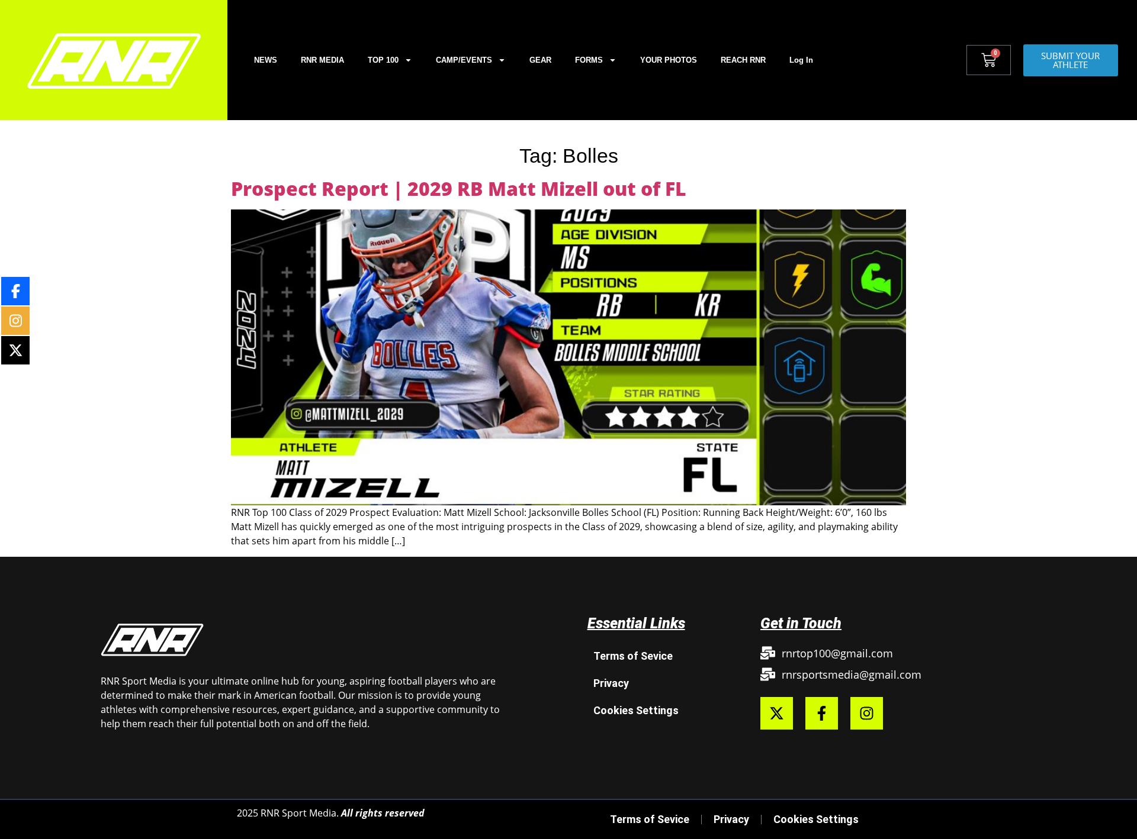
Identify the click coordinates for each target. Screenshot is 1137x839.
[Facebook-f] (821, 713)
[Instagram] (866, 713)
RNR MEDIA (322, 60)
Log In (801, 60)
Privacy (611, 683)
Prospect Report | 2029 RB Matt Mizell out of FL (458, 188)
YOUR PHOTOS (668, 60)
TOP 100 (383, 60)
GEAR (540, 60)
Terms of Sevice (633, 656)
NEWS (265, 60)
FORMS (589, 60)
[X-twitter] (776, 713)
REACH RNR (743, 60)
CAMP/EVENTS (464, 60)
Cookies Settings (636, 710)
